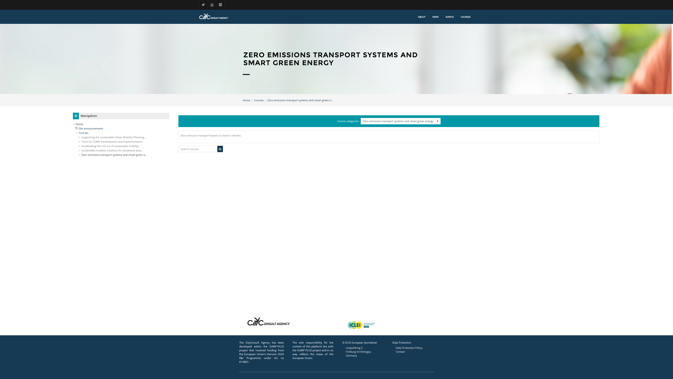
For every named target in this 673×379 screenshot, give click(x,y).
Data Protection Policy (409, 348)
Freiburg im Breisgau (358, 351)
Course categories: (348, 121)
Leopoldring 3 (354, 348)
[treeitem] (121, 124)
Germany (351, 355)
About (421, 16)
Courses (466, 16)
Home (246, 100)
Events (450, 16)
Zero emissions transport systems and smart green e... (300, 100)
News (435, 16)
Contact (400, 351)
